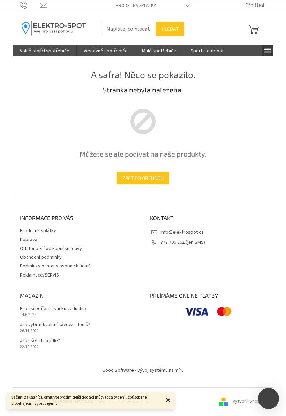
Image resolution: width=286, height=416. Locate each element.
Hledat (170, 29)
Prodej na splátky (136, 5)
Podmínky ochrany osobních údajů (55, 266)
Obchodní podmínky (41, 257)
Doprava (28, 239)
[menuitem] (44, 50)
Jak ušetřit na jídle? (40, 341)
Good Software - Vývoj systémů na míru (143, 370)
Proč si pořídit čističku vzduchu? (53, 308)
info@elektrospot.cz (182, 232)
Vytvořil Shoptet (249, 401)
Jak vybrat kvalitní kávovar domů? (55, 325)
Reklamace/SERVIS (39, 275)
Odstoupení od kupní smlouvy (51, 248)
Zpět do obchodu (143, 178)
